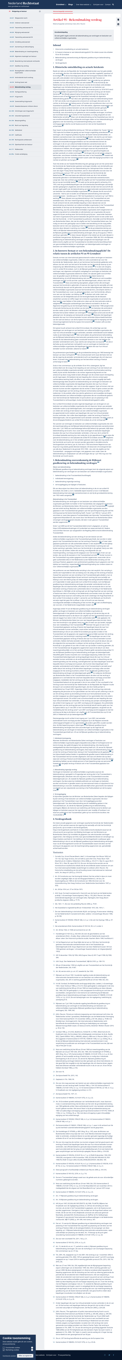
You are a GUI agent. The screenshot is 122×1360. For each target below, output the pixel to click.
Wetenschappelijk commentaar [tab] (63, 11)
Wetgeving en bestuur (18, 11)
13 (54, 955)
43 (54, 1203)
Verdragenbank (61, 63)
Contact (108, 4)
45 (54, 1239)
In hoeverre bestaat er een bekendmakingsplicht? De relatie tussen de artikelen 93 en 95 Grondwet (84, 53)
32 (54, 1131)
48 (54, 1255)
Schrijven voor (98, 4)
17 (54, 975)
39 (54, 1183)
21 (54, 1032)
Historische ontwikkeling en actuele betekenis (72, 49)
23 (54, 1071)
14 (54, 961)
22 (54, 1049)
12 (54, 942)
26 (54, 1083)
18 (54, 983)
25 (54, 1079)
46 (54, 1242)
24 (54, 1075)
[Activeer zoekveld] (112, 4)
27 (54, 1094)
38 (54, 1177)
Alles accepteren (25, 1355)
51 (54, 1303)
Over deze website (38, 1355)
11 (54, 934)
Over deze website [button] (82, 4)
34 (54, 1155)
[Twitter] (109, 1355)
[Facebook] (113, 1355)
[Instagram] (105, 1355)
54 (54, 1342)
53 (54, 1338)
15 (54, 965)
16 (54, 971)
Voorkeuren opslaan (9, 1356)
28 (54, 1098)
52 (54, 1311)
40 (54, 1192)
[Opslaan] (118, 19)
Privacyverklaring (64, 1355)
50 (54, 1297)
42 (54, 1199)
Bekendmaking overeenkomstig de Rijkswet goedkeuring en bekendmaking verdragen (82, 58)
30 (54, 1119)
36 (54, 1170)
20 (54, 1014)
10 (54, 930)
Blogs (70, 4)
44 (54, 1223)
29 (54, 1101)
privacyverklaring (9, 1344)
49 (54, 1265)
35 (54, 1163)
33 (54, 1142)
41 (54, 1196)
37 (54, 1173)
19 (54, 1003)
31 (54, 1125)
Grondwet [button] (60, 4)
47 (54, 1246)
